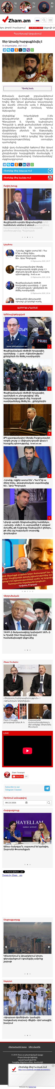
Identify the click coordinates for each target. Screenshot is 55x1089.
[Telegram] (4, 50)
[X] (20, 50)
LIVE (6, 733)
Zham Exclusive (11, 662)
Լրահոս (8, 245)
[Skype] (8, 50)
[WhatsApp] (32, 50)
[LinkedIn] (24, 50)
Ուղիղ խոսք (10, 186)
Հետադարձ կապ (17, 1047)
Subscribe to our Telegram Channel (13, 788)
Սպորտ (8, 981)
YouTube (22, 178)
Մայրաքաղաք (12, 920)
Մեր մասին (34, 1047)
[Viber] (28, 50)
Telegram (22, 171)
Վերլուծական (11, 596)
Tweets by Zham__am (12, 875)
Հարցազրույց (11, 810)
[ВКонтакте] (12, 50)
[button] (6, 212)
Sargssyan (32, 1087)
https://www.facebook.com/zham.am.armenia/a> (34, 1069)
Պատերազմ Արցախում (27, 33)
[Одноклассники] (16, 50)
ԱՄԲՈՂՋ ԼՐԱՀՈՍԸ (27, 308)
